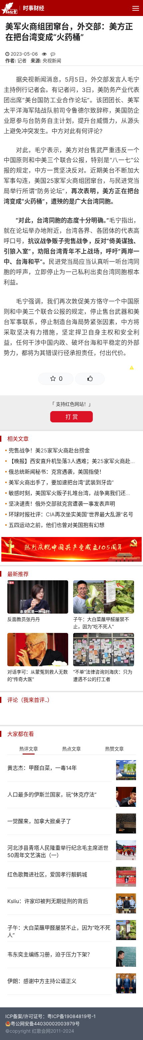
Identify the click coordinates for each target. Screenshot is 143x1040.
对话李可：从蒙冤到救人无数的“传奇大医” (37, 675)
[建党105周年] (71, 560)
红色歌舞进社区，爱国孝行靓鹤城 (47, 874)
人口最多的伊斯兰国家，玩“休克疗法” (51, 794)
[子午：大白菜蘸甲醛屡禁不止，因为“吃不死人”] (103, 598)
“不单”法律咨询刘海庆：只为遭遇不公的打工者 (102, 675)
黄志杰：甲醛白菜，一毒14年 (42, 768)
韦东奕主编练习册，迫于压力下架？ (49, 954)
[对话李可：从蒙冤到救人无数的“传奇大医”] (38, 650)
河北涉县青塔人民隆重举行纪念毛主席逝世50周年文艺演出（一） (57, 851)
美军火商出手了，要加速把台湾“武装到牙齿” (61, 482)
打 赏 (72, 416)
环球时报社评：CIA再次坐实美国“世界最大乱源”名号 (71, 514)
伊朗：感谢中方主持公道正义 (41, 981)
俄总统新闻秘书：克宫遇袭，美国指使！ (56, 471)
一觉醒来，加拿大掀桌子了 (39, 821)
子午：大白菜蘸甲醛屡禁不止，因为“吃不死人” (101, 622)
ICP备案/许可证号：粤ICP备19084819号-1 (50, 1016)
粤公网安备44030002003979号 (45, 1023)
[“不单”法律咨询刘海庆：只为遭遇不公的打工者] (103, 650)
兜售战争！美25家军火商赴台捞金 (49, 450)
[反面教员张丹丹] (38, 598)
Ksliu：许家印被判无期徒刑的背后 (47, 901)
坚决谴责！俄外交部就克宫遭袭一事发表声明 (62, 503)
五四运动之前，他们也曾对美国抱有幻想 (56, 525)
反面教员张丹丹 (23, 619)
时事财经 (33, 8)
